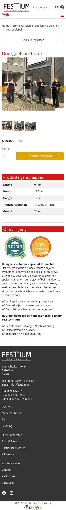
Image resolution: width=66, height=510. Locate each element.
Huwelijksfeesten (12, 435)
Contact (6, 470)
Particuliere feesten (13, 448)
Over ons (7, 406)
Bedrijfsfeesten (11, 441)
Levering (7, 426)
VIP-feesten (9, 454)
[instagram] (12, 494)
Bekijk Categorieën (33, 40)
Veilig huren (9, 476)
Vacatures (8, 482)
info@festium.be (19, 384)
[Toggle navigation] (62, 15)
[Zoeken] (56, 7)
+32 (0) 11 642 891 (24, 380)
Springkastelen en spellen (28, 25)
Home (5, 25)
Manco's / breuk (11, 413)
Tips (4, 419)
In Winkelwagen (40, 156)
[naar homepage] (16, 7)
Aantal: (6, 149)
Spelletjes (53, 25)
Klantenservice (11, 463)
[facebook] (4, 494)
